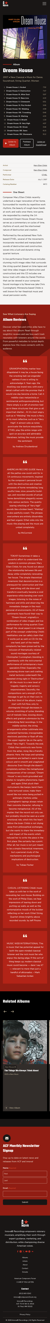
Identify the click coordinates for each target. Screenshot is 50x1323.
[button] (44, 3)
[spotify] (29, 1251)
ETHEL (44, 175)
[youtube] (26, 1251)
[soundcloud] (32, 1251)
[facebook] (18, 1251)
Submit (25, 1202)
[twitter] (24, 1251)
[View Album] (25, 1065)
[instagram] (21, 1251)
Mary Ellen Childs (40, 165)
